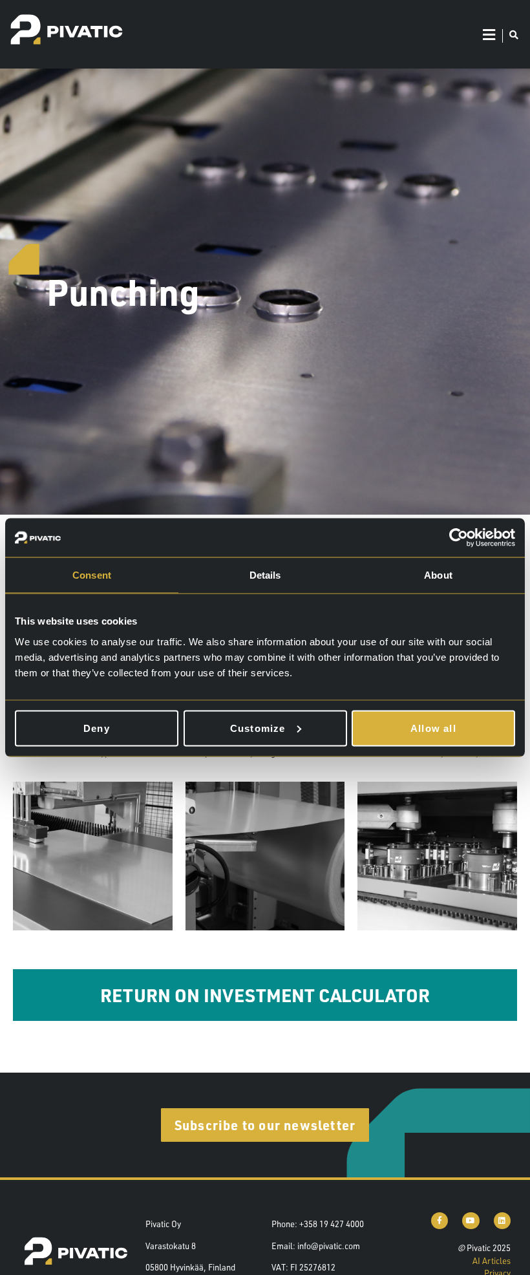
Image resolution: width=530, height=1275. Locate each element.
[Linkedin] (502, 1220)
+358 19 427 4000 (331, 1224)
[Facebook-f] (439, 1220)
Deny (96, 727)
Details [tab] (265, 575)
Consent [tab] (91, 575)
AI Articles (491, 1261)
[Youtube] (470, 1220)
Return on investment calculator (265, 995)
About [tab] (438, 575)
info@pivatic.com (328, 1246)
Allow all (433, 727)
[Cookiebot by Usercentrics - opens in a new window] (458, 538)
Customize (258, 727)
